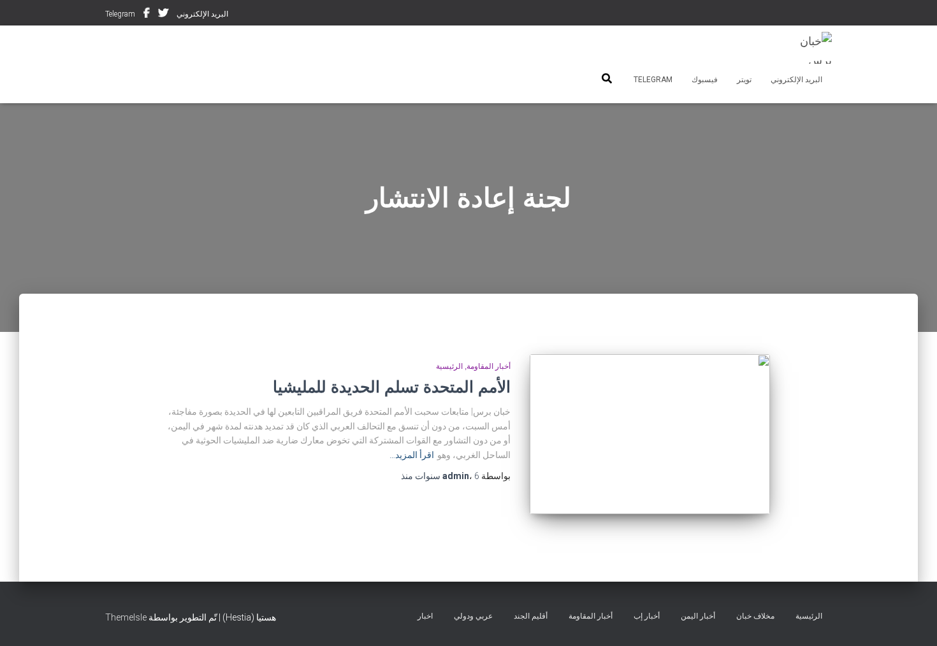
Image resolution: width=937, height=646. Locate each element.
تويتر (163, 14)
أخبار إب (647, 616)
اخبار (425, 616)
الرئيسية (449, 366)
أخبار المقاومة (489, 366)
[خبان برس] (807, 48)
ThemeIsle (126, 617)
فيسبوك (146, 14)
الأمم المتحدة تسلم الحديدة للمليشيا (392, 387)
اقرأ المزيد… (411, 455)
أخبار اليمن (698, 616)
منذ (440, 476)
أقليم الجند (531, 616)
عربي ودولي (473, 616)
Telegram (120, 14)
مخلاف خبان (755, 616)
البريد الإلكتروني (202, 14)
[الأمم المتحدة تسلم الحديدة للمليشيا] (649, 434)
